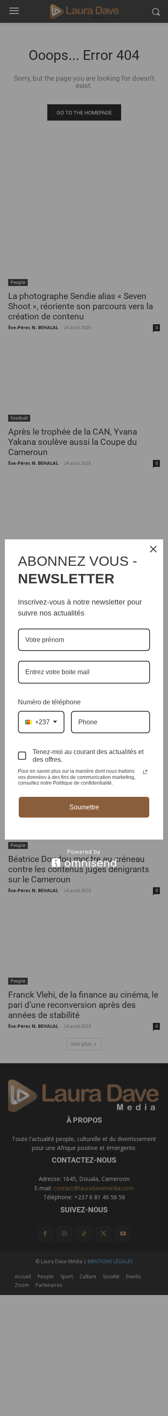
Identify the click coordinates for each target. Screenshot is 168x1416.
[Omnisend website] (84, 858)
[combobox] (41, 722)
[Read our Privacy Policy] (145, 772)
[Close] (153, 549)
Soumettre (84, 807)
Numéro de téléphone (49, 702)
